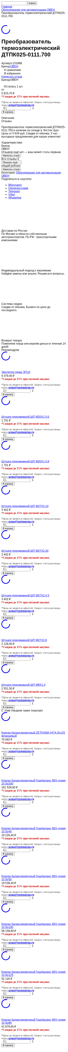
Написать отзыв (11, 76)
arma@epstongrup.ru (21, 104)
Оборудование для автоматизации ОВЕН (28, 9)
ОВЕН (14, 66)
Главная (6, 6)
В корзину (8, 112)
